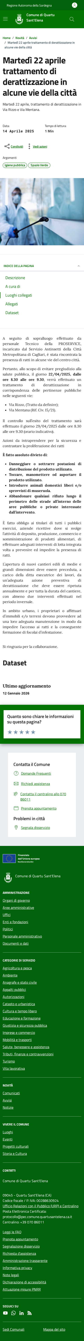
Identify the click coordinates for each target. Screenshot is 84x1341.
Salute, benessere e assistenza (26, 1047)
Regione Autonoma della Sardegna (29, 5)
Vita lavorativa (14, 1068)
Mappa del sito (54, 1329)
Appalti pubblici (14, 989)
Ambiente (10, 975)
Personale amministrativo (22, 936)
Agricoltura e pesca (17, 968)
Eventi (8, 1139)
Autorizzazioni (13, 996)
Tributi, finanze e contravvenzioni (28, 1054)
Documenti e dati (16, 943)
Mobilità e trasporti (17, 1039)
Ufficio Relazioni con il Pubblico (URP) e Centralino (40, 1206)
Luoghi (8, 1132)
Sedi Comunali (13, 1329)
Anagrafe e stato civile (20, 982)
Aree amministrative (18, 907)
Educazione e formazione (22, 1018)
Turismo (9, 1061)
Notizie (8, 1107)
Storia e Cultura (15, 1153)
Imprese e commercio (19, 1032)
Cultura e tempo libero (20, 1011)
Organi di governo (16, 900)
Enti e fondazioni (15, 922)
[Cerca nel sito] (72, 19)
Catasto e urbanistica (19, 1004)
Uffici (7, 914)
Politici (8, 929)
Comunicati (11, 1093)
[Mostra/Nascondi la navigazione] (5, 19)
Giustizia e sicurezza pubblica (25, 1025)
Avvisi (7, 1100)
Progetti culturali (16, 1146)
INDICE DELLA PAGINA (19, 265)
